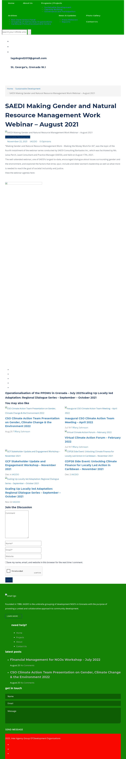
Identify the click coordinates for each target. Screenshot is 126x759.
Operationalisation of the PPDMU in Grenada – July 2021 (43, 393)
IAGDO (33, 141)
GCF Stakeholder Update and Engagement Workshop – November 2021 (30, 465)
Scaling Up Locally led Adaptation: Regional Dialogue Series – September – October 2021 (33, 492)
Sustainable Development (17, 137)
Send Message (14, 729)
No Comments (27, 665)
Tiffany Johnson (21, 431)
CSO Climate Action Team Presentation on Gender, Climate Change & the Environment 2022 (32, 422)
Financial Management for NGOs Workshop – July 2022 (55, 659)
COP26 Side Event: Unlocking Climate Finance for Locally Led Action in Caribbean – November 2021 (91, 465)
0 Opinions (45, 141)
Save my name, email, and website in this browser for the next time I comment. (45, 562)
